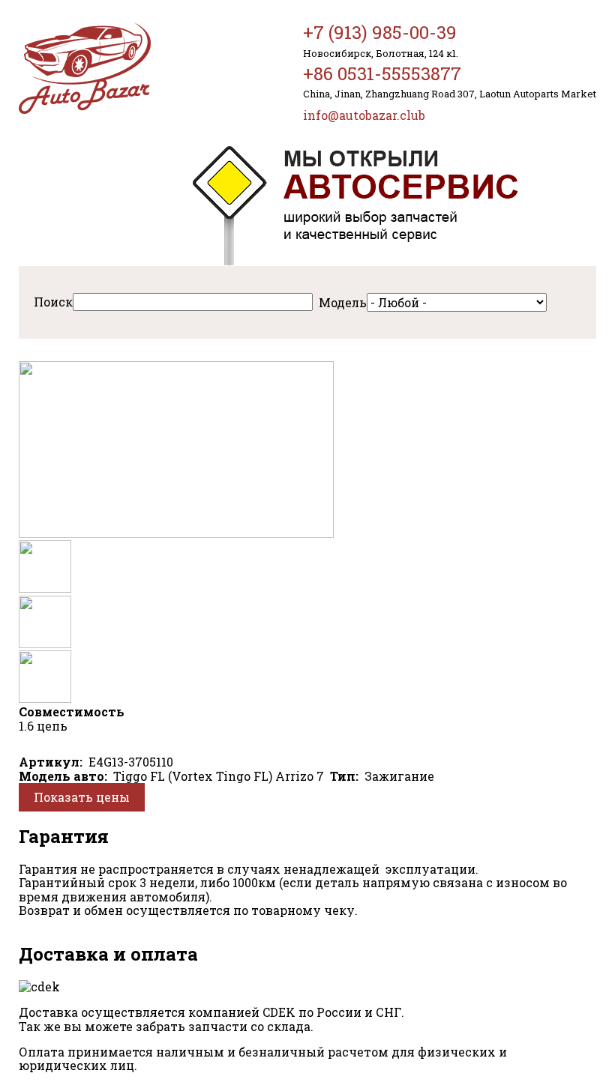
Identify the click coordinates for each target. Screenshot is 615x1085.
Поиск (53, 301)
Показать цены (82, 797)
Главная (85, 68)
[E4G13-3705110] (176, 533)
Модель (343, 302)
